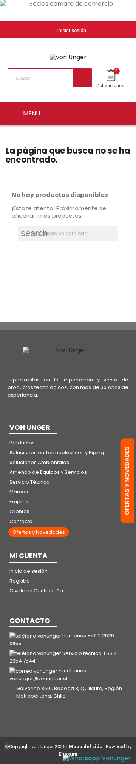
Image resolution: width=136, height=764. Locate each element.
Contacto (20, 521)
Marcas (18, 491)
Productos (22, 442)
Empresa (20, 501)
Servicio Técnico (29, 482)
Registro (19, 580)
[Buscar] (82, 78)
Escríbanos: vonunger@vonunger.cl (48, 674)
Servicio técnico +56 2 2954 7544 (62, 657)
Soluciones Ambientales (39, 462)
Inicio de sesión (28, 571)
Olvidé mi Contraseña (36, 590)
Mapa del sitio (85, 746)
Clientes (19, 511)
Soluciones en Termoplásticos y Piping (56, 452)
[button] (38, 532)
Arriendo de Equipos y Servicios (48, 472)
